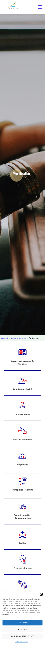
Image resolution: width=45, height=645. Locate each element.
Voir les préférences (22, 636)
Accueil (4, 338)
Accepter (22, 622)
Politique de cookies (21, 642)
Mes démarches (18, 338)
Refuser (22, 629)
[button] (41, 594)
